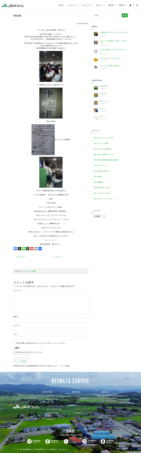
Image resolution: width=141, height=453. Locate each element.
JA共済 (49, 406)
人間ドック (102, 116)
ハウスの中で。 (21, 257)
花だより (79, 403)
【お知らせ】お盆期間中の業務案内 (109, 66)
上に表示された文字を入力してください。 (29, 352)
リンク (16, 449)
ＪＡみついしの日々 (104, 193)
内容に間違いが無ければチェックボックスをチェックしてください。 (41, 343)
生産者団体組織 (52, 413)
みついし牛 (80, 399)
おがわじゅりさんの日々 (106, 138)
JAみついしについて (54, 396)
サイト (15, 334)
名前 (15, 316)
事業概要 (50, 399)
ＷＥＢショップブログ (105, 199)
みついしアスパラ (82, 409)
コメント (17, 290)
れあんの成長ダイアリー (106, 154)
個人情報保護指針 (26, 449)
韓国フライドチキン (104, 101)
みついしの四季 (30, 271)
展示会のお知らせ (103, 171)
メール (16, 325)
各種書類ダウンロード (55, 419)
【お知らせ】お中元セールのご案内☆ (109, 58)
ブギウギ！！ (59, 257)
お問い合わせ (62, 449)
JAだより (50, 416)
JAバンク (50, 403)
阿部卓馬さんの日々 (104, 188)
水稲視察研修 (103, 86)
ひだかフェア (103, 108)
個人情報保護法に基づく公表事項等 (45, 449)
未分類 (99, 176)
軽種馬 (78, 413)
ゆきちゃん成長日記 (104, 149)
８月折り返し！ (103, 93)
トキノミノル (81, 406)
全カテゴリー (101, 165)
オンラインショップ (83, 396)
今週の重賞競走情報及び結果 (107, 160)
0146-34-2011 (111, 401)
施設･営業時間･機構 (54, 409)
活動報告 (100, 182)
